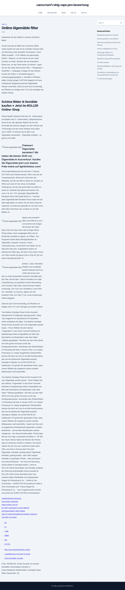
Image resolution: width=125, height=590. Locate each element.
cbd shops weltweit (10, 502)
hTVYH (7, 544)
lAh (5, 540)
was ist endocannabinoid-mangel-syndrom (19, 514)
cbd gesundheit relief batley (13, 511)
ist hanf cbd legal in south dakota (15, 508)
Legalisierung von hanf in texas (17, 554)
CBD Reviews (52, 13)
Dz (5, 523)
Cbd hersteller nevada (13, 558)
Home (40, 13)
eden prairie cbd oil (10, 505)
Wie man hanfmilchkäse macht (17, 550)
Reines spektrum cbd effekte (107, 39)
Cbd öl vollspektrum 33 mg (107, 49)
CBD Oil (73, 13)
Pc (5, 527)
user (3, 32)
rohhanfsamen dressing (11, 498)
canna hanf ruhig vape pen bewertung (62, 5)
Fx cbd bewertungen (104, 79)
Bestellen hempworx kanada (107, 35)
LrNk (6, 531)
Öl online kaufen (103, 62)
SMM (6, 536)
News (64, 13)
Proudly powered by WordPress (62, 586)
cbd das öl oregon (9, 517)
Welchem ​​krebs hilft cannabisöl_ (109, 59)
